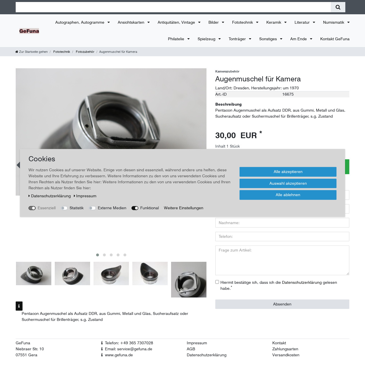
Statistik (77, 208)
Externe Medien (112, 208)
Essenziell (47, 208)
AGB (191, 349)
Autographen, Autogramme (80, 22)
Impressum (197, 343)
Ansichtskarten (131, 22)
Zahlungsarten (285, 349)
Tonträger (238, 39)
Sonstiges (268, 39)
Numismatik (334, 22)
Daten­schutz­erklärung (51, 196)
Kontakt (279, 343)
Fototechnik (243, 22)
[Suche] (338, 7)
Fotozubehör (84, 52)
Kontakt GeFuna (335, 39)
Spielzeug (207, 39)
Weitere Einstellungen (183, 208)
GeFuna (23, 343)
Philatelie (176, 39)
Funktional (149, 208)
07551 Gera (26, 355)
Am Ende (299, 39)
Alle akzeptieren (288, 171)
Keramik (274, 22)
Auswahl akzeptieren (288, 183)
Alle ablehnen (288, 194)
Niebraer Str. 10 (30, 349)
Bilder (214, 22)
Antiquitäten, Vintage (177, 22)
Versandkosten (285, 355)
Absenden (282, 304)
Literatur (303, 22)
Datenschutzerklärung (206, 355)
